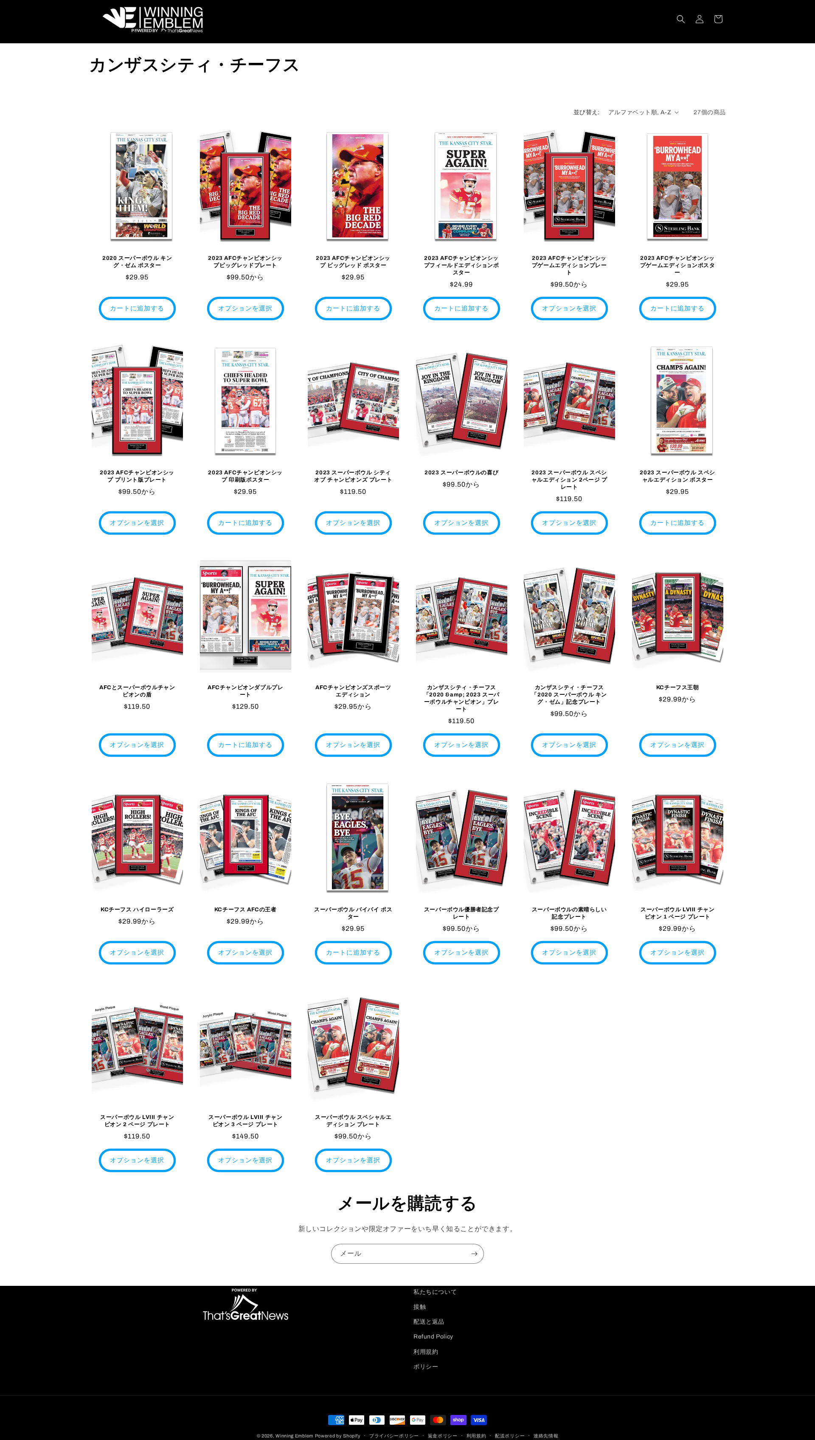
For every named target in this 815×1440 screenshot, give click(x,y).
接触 (419, 1307)
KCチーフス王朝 (677, 687)
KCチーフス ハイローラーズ (137, 910)
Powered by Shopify (338, 1435)
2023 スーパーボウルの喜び (461, 473)
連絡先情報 (546, 1435)
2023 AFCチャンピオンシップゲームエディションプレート (569, 265)
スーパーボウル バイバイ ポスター (353, 913)
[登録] (474, 1254)
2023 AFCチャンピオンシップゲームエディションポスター (677, 265)
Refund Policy (433, 1336)
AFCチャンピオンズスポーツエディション (353, 691)
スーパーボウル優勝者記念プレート (461, 913)
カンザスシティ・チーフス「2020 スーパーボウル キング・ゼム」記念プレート (569, 695)
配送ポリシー (510, 1435)
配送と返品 (428, 1322)
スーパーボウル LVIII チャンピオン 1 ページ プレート (677, 913)
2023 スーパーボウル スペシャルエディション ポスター (677, 476)
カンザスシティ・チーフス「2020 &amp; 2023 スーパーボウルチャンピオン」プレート (461, 698)
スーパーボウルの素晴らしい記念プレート (569, 913)
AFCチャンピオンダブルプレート (245, 691)
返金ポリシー (443, 1435)
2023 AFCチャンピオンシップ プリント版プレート (137, 476)
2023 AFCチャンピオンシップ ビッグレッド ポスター (353, 261)
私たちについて (435, 1292)
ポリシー (425, 1367)
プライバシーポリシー (394, 1435)
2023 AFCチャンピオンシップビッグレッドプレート (245, 261)
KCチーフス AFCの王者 (245, 910)
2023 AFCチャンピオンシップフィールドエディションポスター (461, 265)
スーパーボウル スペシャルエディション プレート (353, 1120)
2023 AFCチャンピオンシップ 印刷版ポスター (245, 476)
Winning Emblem (294, 1435)
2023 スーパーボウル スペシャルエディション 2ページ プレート (569, 480)
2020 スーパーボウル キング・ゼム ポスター (137, 261)
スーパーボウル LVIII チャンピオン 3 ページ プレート (245, 1120)
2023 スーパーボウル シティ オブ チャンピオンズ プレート (353, 476)
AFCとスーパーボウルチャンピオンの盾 (137, 691)
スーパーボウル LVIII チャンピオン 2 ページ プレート (137, 1120)
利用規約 (425, 1352)
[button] (681, 19)
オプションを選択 (245, 308)
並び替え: (586, 112)
